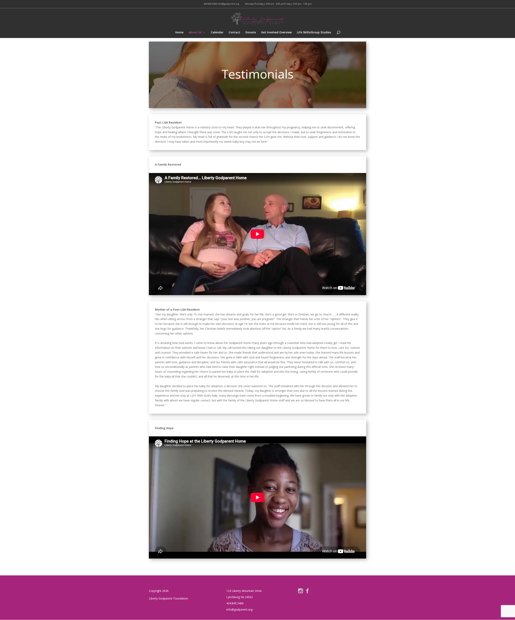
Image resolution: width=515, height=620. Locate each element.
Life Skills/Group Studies (314, 32)
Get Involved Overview (276, 32)
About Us (195, 32)
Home (179, 32)
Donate (250, 32)
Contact (234, 32)
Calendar (217, 32)
